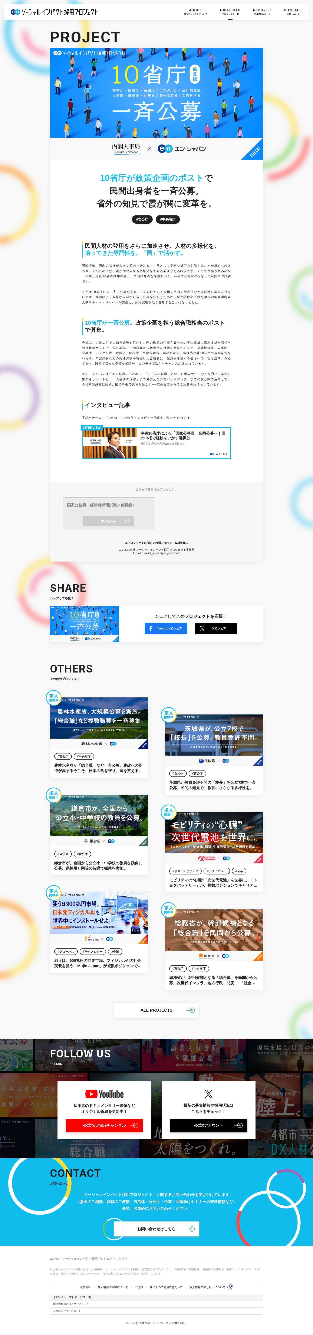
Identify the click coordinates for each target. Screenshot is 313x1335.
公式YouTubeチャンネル (104, 1125)
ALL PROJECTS (156, 1010)
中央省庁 (169, 219)
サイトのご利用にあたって (166, 1287)
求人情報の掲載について (113, 1287)
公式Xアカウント (208, 1125)
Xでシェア (219, 628)
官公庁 (143, 219)
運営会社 (85, 1287)
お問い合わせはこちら (156, 1229)
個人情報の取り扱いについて (207, 1287)
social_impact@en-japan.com (162, 553)
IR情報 (139, 1287)
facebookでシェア (169, 628)
